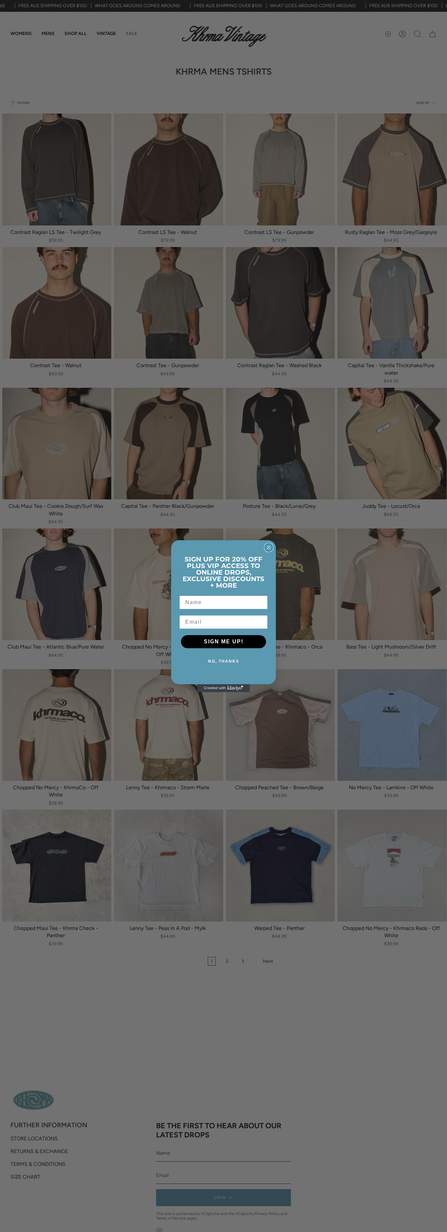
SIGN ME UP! (223, 641)
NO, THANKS (223, 661)
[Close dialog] (269, 547)
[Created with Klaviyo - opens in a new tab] (223, 688)
